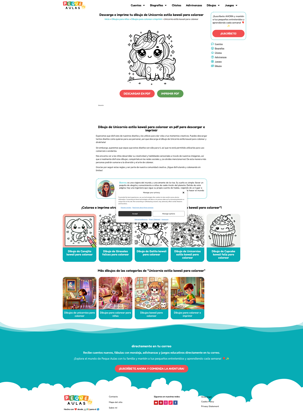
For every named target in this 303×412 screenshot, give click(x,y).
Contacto (113, 396)
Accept (135, 214)
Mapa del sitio (115, 402)
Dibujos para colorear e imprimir (146, 19)
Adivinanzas (194, 5)
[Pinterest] (161, 403)
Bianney (123, 182)
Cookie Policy (207, 401)
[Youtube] (156, 403)
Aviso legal (206, 396)
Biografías (156, 5)
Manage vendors (126, 207)
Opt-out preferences (141, 219)
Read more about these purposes (142, 207)
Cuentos (136, 5)
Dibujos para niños (120, 19)
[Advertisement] (141, 113)
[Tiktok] (170, 403)
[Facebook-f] (175, 403)
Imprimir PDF (170, 93)
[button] (183, 192)
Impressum (165, 219)
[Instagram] (166, 403)
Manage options (168, 214)
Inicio (107, 19)
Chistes (176, 5)
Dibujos (211, 5)
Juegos (229, 5)
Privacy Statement (154, 219)
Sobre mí (113, 407)
